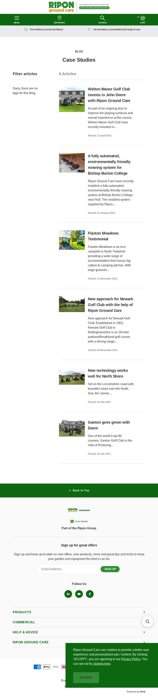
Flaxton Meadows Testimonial (103, 236)
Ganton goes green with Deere (109, 425)
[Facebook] (90, 594)
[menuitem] (68, 594)
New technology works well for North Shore (108, 373)
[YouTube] (79, 594)
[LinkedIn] (68, 594)
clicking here (101, 663)
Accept (86, 677)
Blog (79, 51)
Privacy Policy (130, 659)
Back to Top (81, 490)
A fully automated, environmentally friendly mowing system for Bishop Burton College (109, 164)
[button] (147, 621)
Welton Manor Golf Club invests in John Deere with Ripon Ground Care (109, 95)
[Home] (79, 7)
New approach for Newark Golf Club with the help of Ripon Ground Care (110, 305)
